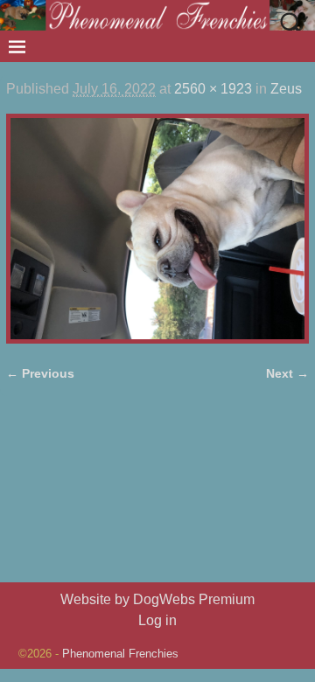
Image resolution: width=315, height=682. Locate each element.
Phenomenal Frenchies (120, 653)
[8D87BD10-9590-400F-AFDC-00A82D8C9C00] (157, 228)
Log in (157, 620)
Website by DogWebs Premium (157, 599)
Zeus (286, 88)
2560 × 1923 (213, 88)
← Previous (40, 373)
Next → (287, 373)
